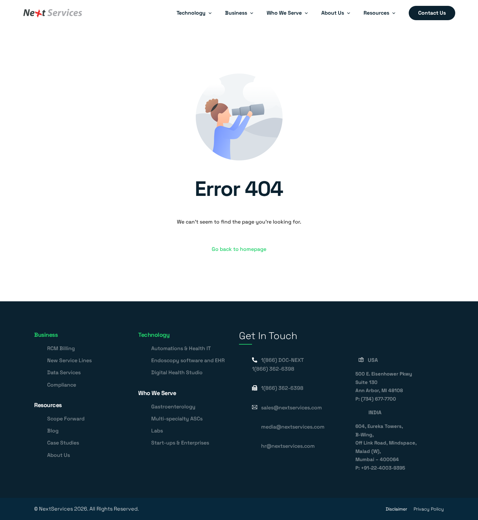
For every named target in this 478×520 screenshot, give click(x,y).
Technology (153, 334)
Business (46, 334)
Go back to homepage (239, 249)
